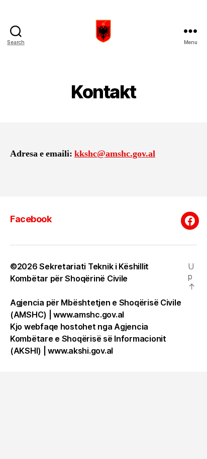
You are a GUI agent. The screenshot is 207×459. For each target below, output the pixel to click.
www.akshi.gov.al (80, 351)
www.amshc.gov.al (88, 315)
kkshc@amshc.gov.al (114, 154)
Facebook (30, 219)
